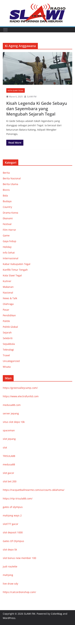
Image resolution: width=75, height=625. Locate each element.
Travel (6, 355)
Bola (5, 195)
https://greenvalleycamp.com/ (20, 387)
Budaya (7, 201)
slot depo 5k (10, 549)
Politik (6, 321)
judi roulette (10, 566)
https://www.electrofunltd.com (21, 396)
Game (6, 235)
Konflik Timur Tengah (15, 269)
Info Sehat (9, 252)
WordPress (9, 618)
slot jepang (9, 438)
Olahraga (8, 304)
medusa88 (9, 464)
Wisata (7, 366)
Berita (6, 172)
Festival (7, 224)
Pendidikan (9, 315)
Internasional (10, 258)
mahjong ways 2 (12, 515)
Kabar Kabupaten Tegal (16, 264)
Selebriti (8, 338)
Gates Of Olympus (13, 541)
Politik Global (10, 326)
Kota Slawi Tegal (15, 90)
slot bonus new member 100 (19, 558)
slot (5, 447)
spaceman (9, 430)
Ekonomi (8, 218)
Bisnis (6, 189)
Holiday (7, 247)
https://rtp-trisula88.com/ (17, 498)
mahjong (8, 575)
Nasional (8, 292)
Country (7, 207)
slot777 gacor (10, 524)
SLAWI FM (31, 96)
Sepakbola (9, 344)
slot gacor (8, 473)
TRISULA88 (9, 456)
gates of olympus (13, 507)
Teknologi (8, 349)
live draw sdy (10, 583)
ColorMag (56, 613)
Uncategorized (11, 361)
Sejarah (7, 332)
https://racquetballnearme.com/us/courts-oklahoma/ (33, 489)
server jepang (11, 413)
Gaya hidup (9, 241)
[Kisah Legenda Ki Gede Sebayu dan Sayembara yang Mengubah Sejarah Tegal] (37, 68)
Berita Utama (10, 184)
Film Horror (9, 229)
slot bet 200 (9, 481)
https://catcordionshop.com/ (19, 592)
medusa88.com (12, 405)
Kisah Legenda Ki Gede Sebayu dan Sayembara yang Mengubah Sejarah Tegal (36, 108)
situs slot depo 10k (14, 422)
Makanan (8, 286)
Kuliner (7, 281)
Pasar (6, 309)
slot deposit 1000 (13, 532)
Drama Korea (10, 212)
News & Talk (10, 298)
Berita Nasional (12, 178)
